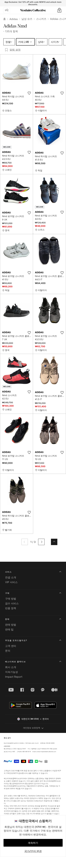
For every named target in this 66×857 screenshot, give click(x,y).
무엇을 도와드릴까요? (16, 640)
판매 (7, 619)
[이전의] (24, 542)
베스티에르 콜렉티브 (15, 661)
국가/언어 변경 (33, 851)
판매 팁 (9, 629)
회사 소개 (10, 667)
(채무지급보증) (18, 773)
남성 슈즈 (27, 18)
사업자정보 (7, 746)
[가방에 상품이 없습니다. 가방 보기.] (59, 10)
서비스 (8, 572)
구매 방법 (10, 598)
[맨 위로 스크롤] (54, 542)
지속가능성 (11, 671)
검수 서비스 (12, 603)
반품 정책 (10, 608)
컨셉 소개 (10, 577)
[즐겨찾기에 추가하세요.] (29, 93)
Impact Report (13, 676)
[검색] (6, 10)
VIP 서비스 (11, 582)
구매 (7, 593)
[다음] (41, 542)
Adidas (13, 19)
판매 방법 (10, 624)
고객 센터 (10, 645)
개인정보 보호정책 (31, 728)
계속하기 (33, 843)
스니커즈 (41, 18)
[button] (59, 10)
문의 (7, 650)
